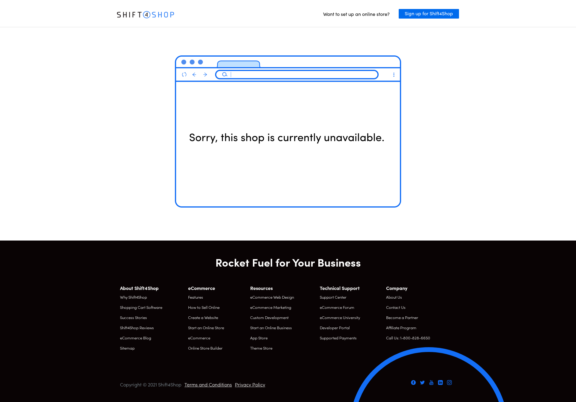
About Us (394, 297)
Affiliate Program (401, 327)
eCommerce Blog (135, 338)
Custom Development (269, 317)
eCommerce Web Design (272, 297)
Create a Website (203, 317)
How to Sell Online (204, 307)
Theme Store (261, 348)
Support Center (333, 297)
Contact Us (396, 307)
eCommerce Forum (337, 307)
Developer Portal (335, 327)
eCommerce (199, 338)
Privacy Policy (250, 384)
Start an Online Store (206, 327)
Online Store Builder (205, 348)
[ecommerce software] (145, 15)
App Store (259, 338)
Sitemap (127, 348)
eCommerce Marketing (270, 307)
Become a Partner (402, 317)
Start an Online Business (271, 327)
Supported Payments (338, 338)
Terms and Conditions (208, 384)
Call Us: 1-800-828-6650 (408, 338)
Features (195, 297)
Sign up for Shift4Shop (429, 13)
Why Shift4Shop (133, 297)
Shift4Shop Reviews (137, 327)
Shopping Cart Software (141, 307)
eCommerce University (340, 317)
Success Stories (133, 317)
